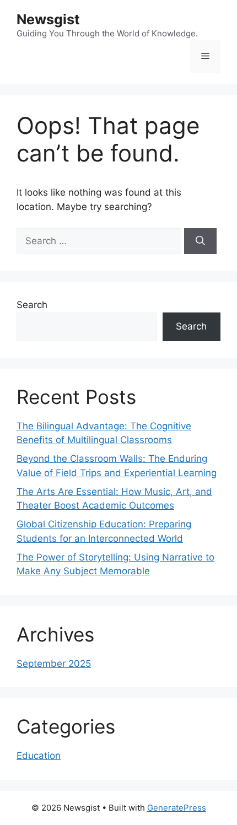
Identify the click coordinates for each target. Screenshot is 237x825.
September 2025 (54, 663)
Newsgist (48, 19)
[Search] (200, 241)
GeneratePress (176, 807)
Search (32, 304)
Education (39, 755)
